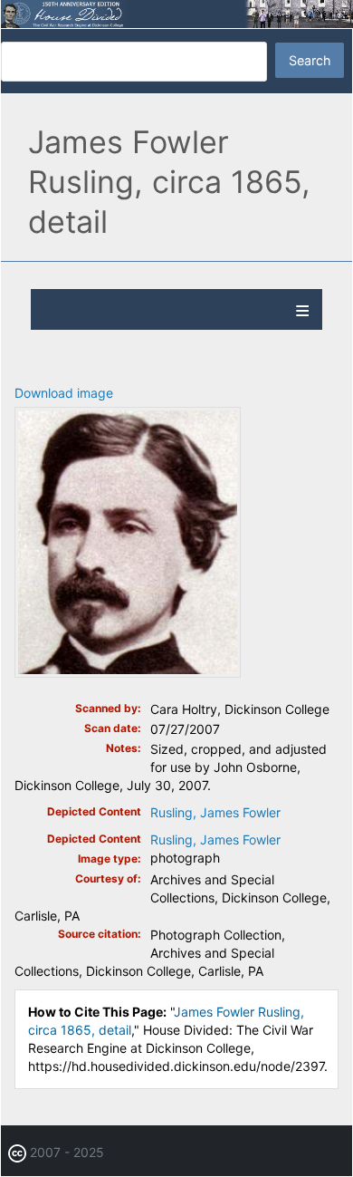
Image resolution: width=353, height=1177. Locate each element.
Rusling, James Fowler (215, 812)
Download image (63, 392)
